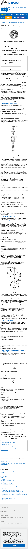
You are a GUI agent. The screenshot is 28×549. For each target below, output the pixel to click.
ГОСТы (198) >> (4, 477)
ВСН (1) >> (3, 482)
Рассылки (8, 7)
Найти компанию (4, 510)
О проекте (3, 7)
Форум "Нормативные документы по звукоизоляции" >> (14, 497)
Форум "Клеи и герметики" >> (8, 498)
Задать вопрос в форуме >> (8, 484)
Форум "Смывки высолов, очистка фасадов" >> (12, 491)
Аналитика (3, 14)
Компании (24, 14)
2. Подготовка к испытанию (7, 444)
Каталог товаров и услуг (14, 510)
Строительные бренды (11, 523)
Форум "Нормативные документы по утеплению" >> (13, 488)
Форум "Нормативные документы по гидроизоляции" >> (14, 492)
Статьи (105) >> (4, 476)
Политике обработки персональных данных (13, 542)
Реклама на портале (22, 7)
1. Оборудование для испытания (8, 442)
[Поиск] (10, 10)
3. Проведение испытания (7, 446)
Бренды (3, 17)
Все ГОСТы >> (4, 463)
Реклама (21, 517)
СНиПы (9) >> (3, 479)
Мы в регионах (20, 17)
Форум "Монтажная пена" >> (8, 499)
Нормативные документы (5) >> (7, 480)
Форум (14, 17)
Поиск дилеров (10, 517)
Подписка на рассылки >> (6, 483)
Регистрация (3, 517)
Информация (9, 17)
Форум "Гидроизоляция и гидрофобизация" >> (12, 490)
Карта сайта (19, 523)
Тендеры (18, 14)
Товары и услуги (11, 14)
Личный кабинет (14, 7)
